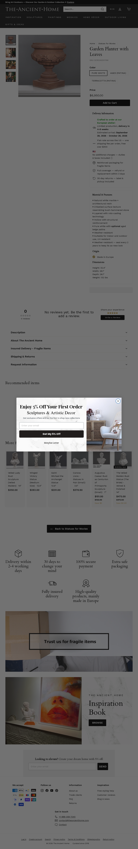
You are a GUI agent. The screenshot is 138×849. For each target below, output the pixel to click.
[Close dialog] (118, 401)
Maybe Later (51, 442)
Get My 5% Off (52, 434)
